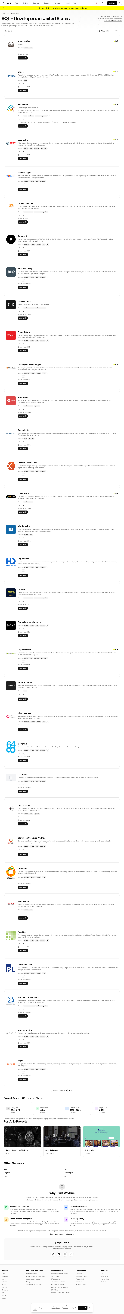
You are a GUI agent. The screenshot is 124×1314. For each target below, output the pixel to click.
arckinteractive (25, 1030)
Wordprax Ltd (24, 526)
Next (70, 1090)
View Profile (23, 58)
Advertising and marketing (34, 1284)
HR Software (55, 1276)
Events (4, 1284)
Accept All (83, 1308)
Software (36, 3)
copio (20, 1061)
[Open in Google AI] (59, 1254)
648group (22, 744)
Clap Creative (24, 805)
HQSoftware (23, 559)
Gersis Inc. (23, 589)
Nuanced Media (25, 682)
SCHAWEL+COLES (26, 301)
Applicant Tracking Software (59, 1273)
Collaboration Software (58, 1282)
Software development (33, 1279)
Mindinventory (24, 713)
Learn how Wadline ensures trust (113, 20)
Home (3, 13)
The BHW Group (25, 269)
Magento (7, 1173)
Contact (103, 1282)
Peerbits (22, 932)
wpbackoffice (24, 41)
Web (16, 3)
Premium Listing (80, 1279)
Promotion (79, 1282)
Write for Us (104, 1276)
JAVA (5, 1169)
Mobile (25, 3)
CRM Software (55, 1279)
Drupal (6, 1176)
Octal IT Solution (25, 203)
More (74, 3)
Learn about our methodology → (62, 1234)
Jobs (3, 1292)
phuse (21, 72)
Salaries (4, 1295)
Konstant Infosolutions (28, 997)
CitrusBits (22, 868)
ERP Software (55, 1290)
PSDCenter (23, 397)
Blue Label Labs (25, 964)
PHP (65, 1176)
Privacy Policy (56, 1308)
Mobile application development (36, 1276)
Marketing (57, 3)
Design (46, 3)
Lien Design (23, 493)
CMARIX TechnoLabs (27, 463)
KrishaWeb (23, 104)
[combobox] (97, 3)
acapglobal (23, 140)
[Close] (89, 1307)
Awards (68, 3)
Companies (5, 1276)
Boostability (23, 430)
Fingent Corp (24, 332)
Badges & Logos (81, 1284)
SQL (8, 13)
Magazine (5, 1290)
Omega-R (22, 236)
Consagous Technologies (29, 365)
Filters (104, 31)
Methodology (105, 1279)
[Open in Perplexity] (65, 1254)
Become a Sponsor (81, 1276)
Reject (74, 1308)
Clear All (116, 31)
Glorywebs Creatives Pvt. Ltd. (31, 838)
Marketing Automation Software (60, 1292)
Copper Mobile (24, 650)
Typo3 (66, 1169)
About (102, 1273)
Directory (4, 1298)
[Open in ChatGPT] (52, 1254)
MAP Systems (24, 901)
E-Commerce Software (58, 1284)
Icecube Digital (24, 172)
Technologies (68, 1173)
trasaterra (22, 774)
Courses (4, 1287)
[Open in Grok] (71, 1254)
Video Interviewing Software (59, 1287)
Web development (31, 1273)
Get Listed (112, 3)
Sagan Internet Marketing (29, 622)
